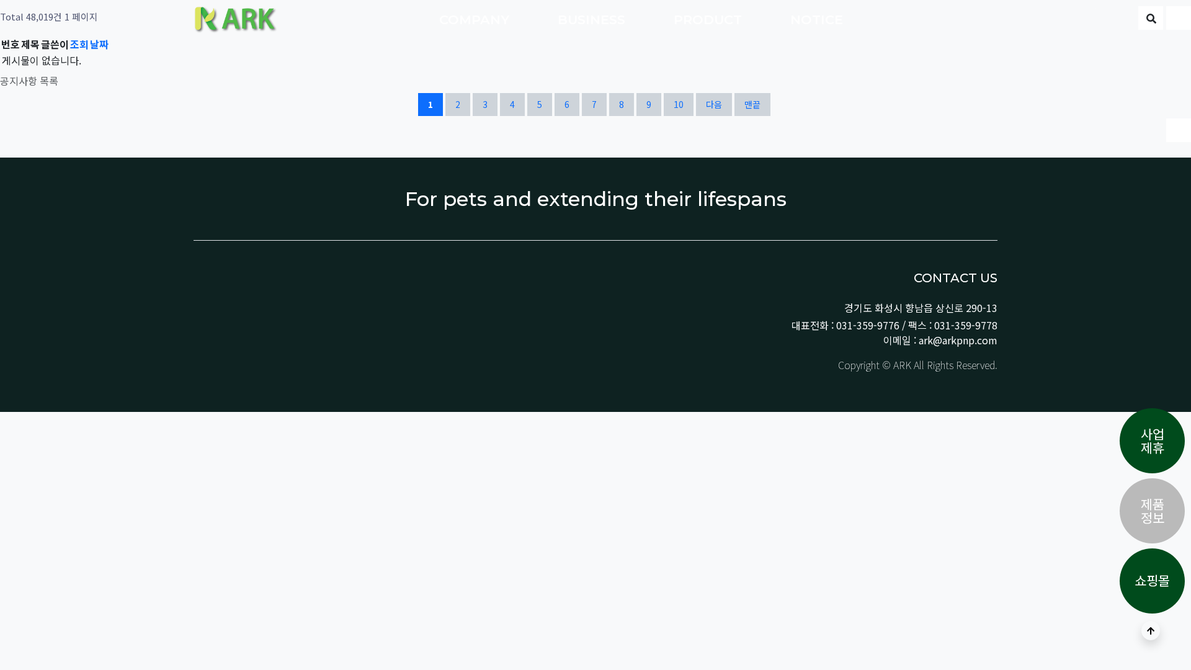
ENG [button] (1112, 19)
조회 (79, 44)
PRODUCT (710, 19)
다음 (714, 104)
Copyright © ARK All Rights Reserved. (916, 364)
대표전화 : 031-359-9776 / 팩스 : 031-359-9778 (894, 325)
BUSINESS (593, 19)
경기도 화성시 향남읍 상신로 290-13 (920, 307)
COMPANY (476, 19)
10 (683, 103)
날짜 (99, 44)
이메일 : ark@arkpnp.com (940, 340)
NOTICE (818, 19)
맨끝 (752, 104)
